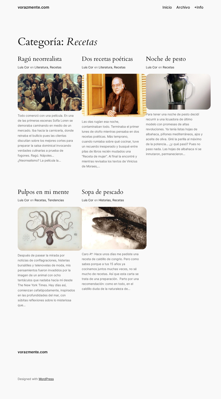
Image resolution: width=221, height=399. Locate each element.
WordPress (46, 379)
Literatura (41, 67)
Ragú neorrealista (40, 59)
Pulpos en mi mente (43, 192)
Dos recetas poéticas (107, 59)
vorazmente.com (33, 7)
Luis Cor (23, 67)
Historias (105, 200)
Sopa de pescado (102, 192)
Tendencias (56, 200)
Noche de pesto (166, 59)
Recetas (55, 67)
